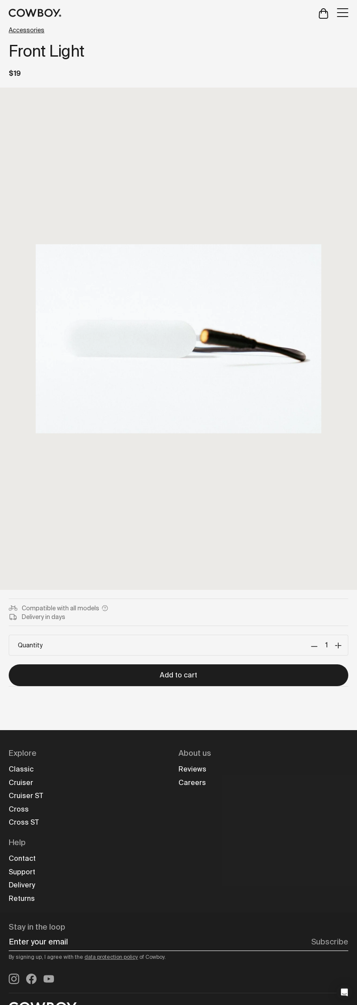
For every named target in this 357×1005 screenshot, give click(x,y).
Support (22, 871)
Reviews (192, 769)
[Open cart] (323, 13)
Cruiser (21, 782)
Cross (19, 809)
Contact (22, 858)
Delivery (22, 885)
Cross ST (24, 822)
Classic (21, 769)
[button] (344, 992)
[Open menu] (342, 12)
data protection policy (111, 957)
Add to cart (178, 675)
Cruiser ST (26, 795)
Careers (192, 782)
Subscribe (329, 942)
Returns (22, 898)
